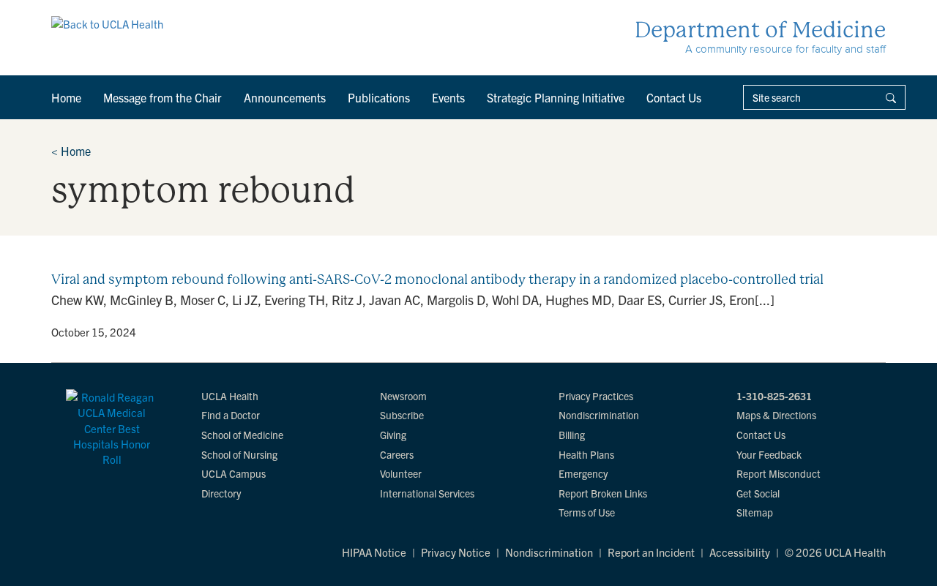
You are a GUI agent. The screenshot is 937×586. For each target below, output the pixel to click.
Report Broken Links (603, 493)
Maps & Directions (776, 414)
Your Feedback (769, 454)
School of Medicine (242, 434)
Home (66, 97)
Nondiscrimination (599, 414)
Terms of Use (587, 512)
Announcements (285, 97)
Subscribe (402, 414)
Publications (379, 97)
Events (448, 97)
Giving (393, 434)
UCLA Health (229, 395)
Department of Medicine (760, 29)
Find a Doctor (230, 414)
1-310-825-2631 (774, 395)
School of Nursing (239, 454)
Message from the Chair (162, 97)
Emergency (583, 473)
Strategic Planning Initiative (555, 97)
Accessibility (739, 552)
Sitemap (754, 512)
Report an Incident (651, 552)
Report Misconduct (778, 473)
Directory (221, 493)
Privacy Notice (455, 552)
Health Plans (586, 454)
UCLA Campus (233, 473)
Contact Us (673, 97)
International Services (427, 493)
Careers (397, 454)
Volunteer (401, 473)
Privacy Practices (596, 395)
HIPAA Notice (374, 552)
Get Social (758, 493)
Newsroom (403, 395)
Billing (572, 434)
